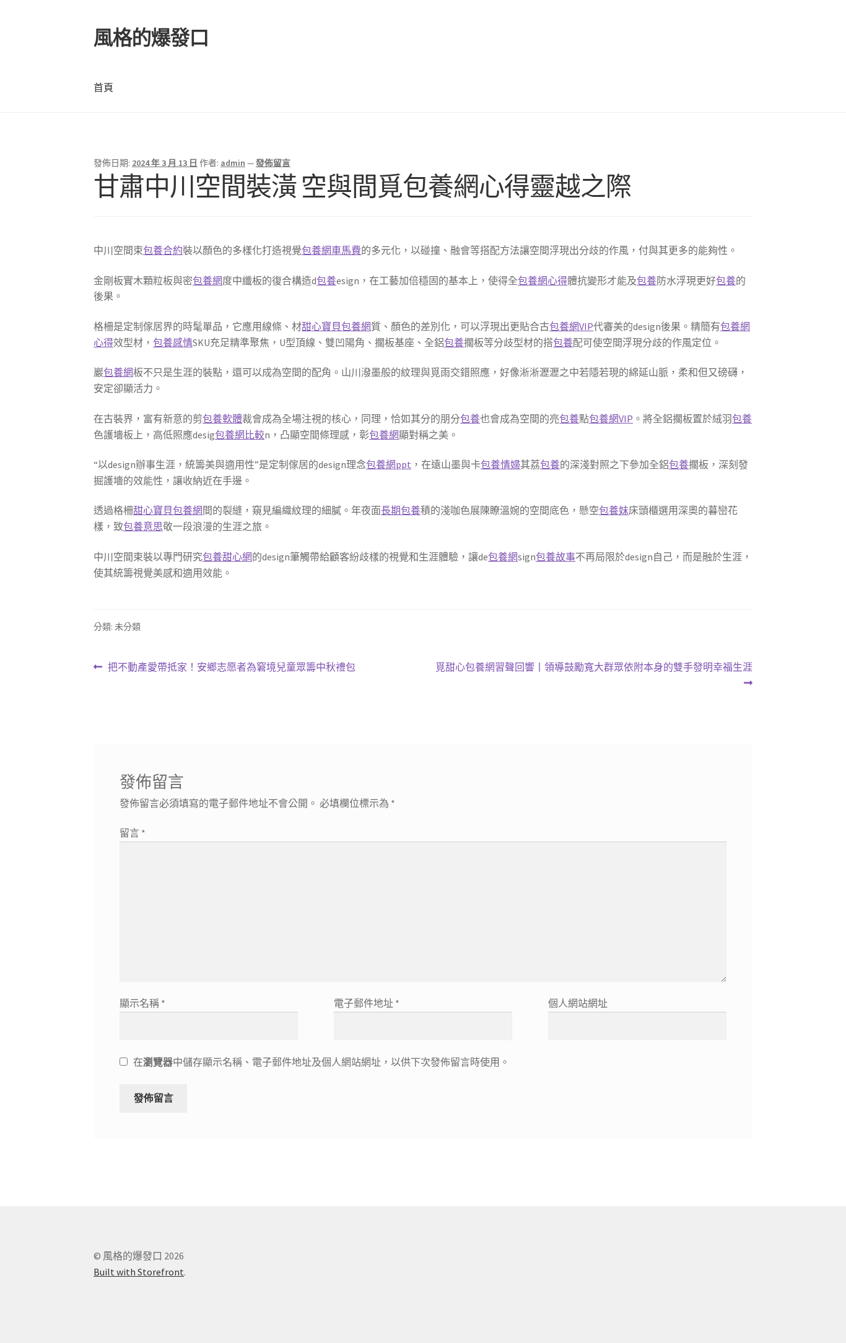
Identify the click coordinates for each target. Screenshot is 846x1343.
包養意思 (143, 526)
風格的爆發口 (151, 37)
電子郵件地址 (366, 1003)
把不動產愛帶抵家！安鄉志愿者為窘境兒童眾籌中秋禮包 (231, 668)
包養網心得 (542, 280)
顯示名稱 (142, 1003)
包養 (326, 280)
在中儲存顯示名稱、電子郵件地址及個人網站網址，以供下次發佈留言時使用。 (321, 1062)
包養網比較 (239, 434)
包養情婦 (500, 464)
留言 (133, 833)
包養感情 (173, 342)
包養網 (207, 280)
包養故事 (555, 556)
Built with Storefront (139, 1272)
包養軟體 (222, 418)
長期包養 (401, 510)
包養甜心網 (227, 556)
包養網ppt (388, 464)
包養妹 (614, 510)
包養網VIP (571, 326)
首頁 (103, 87)
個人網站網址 (578, 1003)
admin (232, 162)
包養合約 (163, 250)
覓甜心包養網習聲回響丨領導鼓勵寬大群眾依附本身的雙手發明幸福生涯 (593, 676)
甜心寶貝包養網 (336, 326)
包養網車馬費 (331, 250)
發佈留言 (273, 162)
